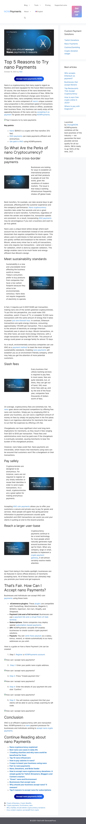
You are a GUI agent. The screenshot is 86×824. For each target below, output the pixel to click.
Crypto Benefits (25, 803)
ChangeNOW (72, 125)
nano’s (35, 101)
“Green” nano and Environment (23, 779)
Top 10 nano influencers (20, 758)
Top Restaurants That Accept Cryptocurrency (71, 91)
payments (8, 598)
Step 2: (13, 665)
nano (6, 409)
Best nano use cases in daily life (24, 750)
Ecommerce (24, 805)
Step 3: (13, 676)
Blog (25, 5)
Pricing (47, 5)
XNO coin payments (21, 506)
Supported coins (61, 5)
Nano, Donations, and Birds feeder (24, 769)
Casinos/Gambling (72, 47)
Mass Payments (71, 44)
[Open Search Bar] (25, 18)
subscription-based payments (28, 625)
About (26, 12)
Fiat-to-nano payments (20, 766)
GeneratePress (50, 821)
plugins (37, 604)
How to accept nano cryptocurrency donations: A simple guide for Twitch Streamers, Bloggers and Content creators (31, 774)
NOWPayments (43, 115)
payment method (20, 347)
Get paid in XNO (16, 141)
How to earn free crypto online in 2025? (71, 100)
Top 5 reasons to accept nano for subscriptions (30, 790)
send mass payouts (33, 636)
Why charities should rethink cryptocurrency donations (26, 808)
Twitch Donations (71, 40)
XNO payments (16, 136)
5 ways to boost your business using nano (28, 763)
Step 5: (13, 700)
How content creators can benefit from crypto (23, 810)
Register (19, 654)
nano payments (39, 350)
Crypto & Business (13, 803)
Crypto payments (13, 805)
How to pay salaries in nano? (22, 761)
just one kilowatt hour (21, 320)
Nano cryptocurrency (37, 207)
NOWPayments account (34, 654)
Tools (36, 5)
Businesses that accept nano (22, 782)
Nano (12, 131)
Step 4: (13, 687)
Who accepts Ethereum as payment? (69, 76)
